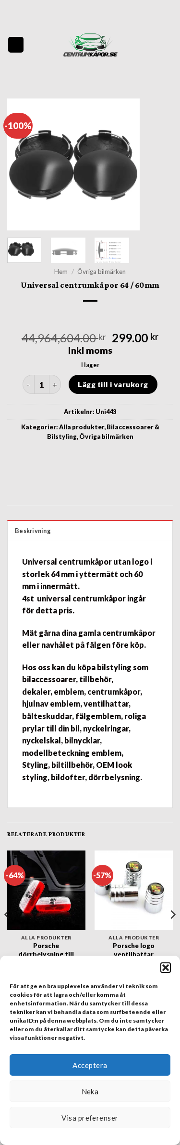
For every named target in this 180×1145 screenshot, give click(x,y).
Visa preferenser (89, 1117)
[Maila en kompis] (107, 458)
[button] (165, 967)
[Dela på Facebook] (73, 458)
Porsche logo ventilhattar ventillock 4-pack (134, 954)
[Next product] (81, 316)
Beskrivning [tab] (33, 530)
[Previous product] (98, 316)
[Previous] (22, 164)
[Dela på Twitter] (90, 458)
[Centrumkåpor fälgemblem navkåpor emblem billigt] (90, 44)
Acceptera (89, 1065)
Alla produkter (81, 427)
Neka (90, 1091)
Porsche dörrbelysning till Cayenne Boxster (46, 954)
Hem (61, 271)
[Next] (157, 164)
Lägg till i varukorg (113, 384)
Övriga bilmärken (101, 271)
